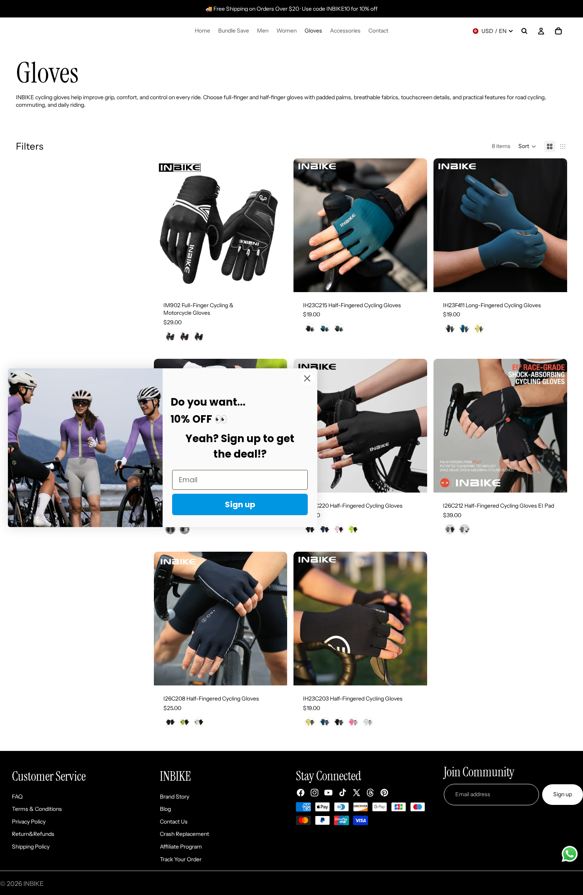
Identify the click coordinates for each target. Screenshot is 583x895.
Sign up (562, 794)
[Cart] (558, 31)
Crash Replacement (184, 833)
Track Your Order (180, 859)
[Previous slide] (166, 225)
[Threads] (370, 792)
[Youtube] (328, 792)
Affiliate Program (181, 846)
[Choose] (275, 280)
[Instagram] (314, 792)
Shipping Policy (31, 846)
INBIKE (33, 883)
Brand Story (174, 796)
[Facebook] (300, 792)
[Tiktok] (342, 792)
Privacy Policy (29, 821)
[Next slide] (275, 225)
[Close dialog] (307, 378)
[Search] (524, 31)
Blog (165, 808)
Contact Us (174, 821)
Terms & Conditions (37, 808)
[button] (527, 146)
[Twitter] (356, 792)
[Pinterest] (384, 792)
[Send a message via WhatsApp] (569, 854)
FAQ (17, 796)
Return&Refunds (33, 833)
